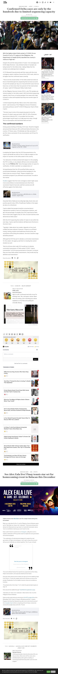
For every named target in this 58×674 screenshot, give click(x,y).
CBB (31, 472)
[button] (53, 2)
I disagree (53, 671)
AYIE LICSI (30, 14)
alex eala (11, 646)
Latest (30, 6)
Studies (5, 181)
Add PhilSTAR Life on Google (28, 18)
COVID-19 (36, 6)
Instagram (23, 532)
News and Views (23, 6)
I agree (48, 671)
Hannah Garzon (29, 480)
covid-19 (17, 286)
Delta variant (26, 286)
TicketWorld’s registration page (27, 589)
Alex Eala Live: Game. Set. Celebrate (26, 646)
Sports (35, 472)
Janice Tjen (20, 648)
